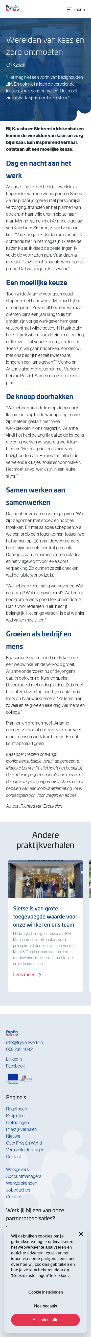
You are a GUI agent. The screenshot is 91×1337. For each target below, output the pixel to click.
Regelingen (16, 1109)
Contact (13, 1156)
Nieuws (13, 1136)
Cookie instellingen (45, 1292)
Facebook (15, 1066)
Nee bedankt (45, 1306)
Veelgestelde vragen (25, 1150)
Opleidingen (17, 1122)
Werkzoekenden (21, 1183)
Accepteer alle (45, 1320)
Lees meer (24, 974)
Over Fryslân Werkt (24, 1143)
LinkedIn (14, 1059)
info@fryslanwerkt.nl (24, 1042)
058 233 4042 (19, 1049)
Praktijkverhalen (21, 1129)
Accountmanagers (23, 1176)
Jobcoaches (18, 1190)
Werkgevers (17, 1169)
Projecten (15, 1116)
